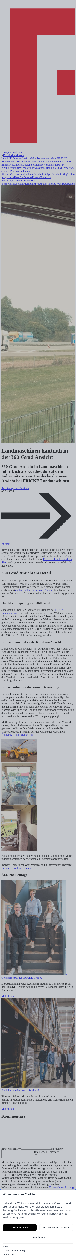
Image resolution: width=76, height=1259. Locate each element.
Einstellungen (38, 1236)
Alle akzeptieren (20, 1227)
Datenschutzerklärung (14, 1250)
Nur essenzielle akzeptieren (56, 1227)
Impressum (8, 1254)
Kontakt (6, 1246)
